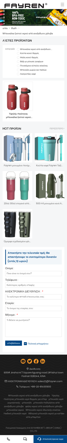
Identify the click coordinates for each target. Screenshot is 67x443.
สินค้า (14, 28)
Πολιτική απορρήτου (38, 343)
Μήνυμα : (11, 315)
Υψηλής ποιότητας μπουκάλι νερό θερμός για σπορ (32, 397)
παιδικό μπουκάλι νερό (15, 413)
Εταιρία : (10, 303)
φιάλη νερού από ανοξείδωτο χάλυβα (43, 406)
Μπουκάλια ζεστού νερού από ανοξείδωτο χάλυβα (28, 33)
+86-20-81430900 (41, 386)
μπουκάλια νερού (15, 409)
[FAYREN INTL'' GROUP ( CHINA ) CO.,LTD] (26, 5)
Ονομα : (9, 268)
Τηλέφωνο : (11, 280)
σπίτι (5, 28)
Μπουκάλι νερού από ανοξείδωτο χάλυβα (29, 395)
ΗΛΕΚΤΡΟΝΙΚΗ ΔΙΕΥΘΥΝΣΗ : (24, 291)
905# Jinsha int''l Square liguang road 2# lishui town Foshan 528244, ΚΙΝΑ (33, 374)
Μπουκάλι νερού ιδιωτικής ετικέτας (43, 409)
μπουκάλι (27, 402)
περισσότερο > (57, 128)
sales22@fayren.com (50, 381)
